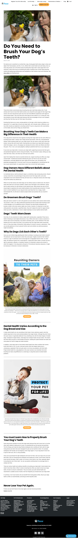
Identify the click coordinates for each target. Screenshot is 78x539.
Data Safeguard (18, 509)
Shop (65, 1)
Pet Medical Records (19, 504)
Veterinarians (17, 500)
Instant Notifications (6, 505)
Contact (55, 510)
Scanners (29, 503)
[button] (35, 533)
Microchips (29, 501)
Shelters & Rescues (18, 501)
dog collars (7, 73)
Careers (55, 501)
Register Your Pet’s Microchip (18, 1)
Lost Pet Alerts (4, 500)
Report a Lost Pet (5, 501)
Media (41, 510)
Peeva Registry (44, 507)
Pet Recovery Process (4, 509)
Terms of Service (71, 500)
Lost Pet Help (31, 1)
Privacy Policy (70, 501)
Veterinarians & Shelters (54, 1)
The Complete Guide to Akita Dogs (12, 482)
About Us (55, 500)
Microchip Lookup (41, 1)
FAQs (41, 500)
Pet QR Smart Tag (31, 507)
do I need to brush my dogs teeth (12, 481)
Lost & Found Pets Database (5, 503)
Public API (16, 507)
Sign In (36, 5)
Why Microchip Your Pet (45, 506)
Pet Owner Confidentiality (70, 505)
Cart (70, 1)
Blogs (41, 509)
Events (55, 504)
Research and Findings (17, 511)
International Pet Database (18, 506)
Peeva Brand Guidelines (56, 507)
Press (54, 503)
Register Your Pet (44, 4)
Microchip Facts (44, 504)
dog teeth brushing (23, 481)
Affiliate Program (57, 505)
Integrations (17, 503)
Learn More (27, 316)
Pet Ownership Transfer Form (30, 511)
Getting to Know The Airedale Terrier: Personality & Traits (17, 483)
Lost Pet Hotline (4, 506)
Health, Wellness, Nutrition (10, 479)
